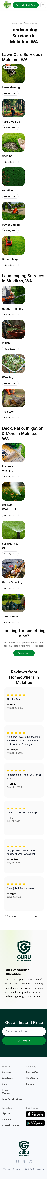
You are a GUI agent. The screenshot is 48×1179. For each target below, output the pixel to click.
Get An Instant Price (26, 5)
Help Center (32, 1077)
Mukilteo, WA (31, 23)
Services (6, 1071)
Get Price (22, 1040)
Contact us (23, 653)
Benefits (6, 1119)
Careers (30, 1083)
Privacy (16, 1169)
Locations (13, 23)
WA (21, 23)
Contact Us (32, 1071)
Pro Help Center (10, 1125)
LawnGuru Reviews (12, 1099)
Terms (6, 1169)
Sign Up (6, 1113)
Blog (4, 1083)
